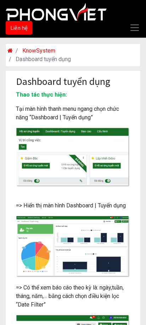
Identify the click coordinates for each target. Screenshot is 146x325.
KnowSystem (38, 50)
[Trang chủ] (10, 50)
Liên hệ (19, 27)
